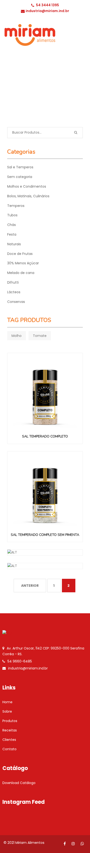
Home (7, 702)
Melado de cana (20, 272)
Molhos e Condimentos (26, 186)
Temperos (15, 205)
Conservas (16, 301)
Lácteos (13, 292)
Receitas (9, 730)
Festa (11, 234)
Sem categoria (19, 176)
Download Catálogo (19, 782)
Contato (9, 749)
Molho (17, 335)
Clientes (9, 739)
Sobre (7, 711)
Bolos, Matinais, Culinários (28, 196)
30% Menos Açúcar (23, 263)
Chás (11, 224)
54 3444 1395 (47, 5)
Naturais (14, 244)
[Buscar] (75, 132)
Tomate (40, 335)
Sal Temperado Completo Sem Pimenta (45, 534)
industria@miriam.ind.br (47, 10)
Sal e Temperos (44, 92)
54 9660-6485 (19, 661)
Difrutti (13, 282)
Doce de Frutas (20, 253)
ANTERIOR (30, 585)
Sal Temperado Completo (45, 436)
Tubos (12, 215)
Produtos (9, 720)
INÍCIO (21, 92)
